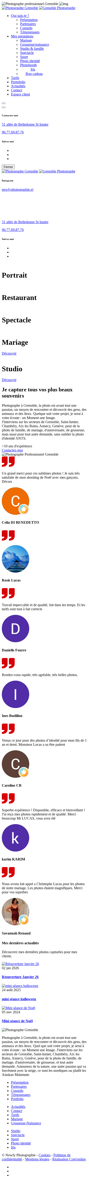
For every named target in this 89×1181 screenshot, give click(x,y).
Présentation (29, 20)
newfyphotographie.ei (17, 189)
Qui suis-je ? (20, 16)
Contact (16, 90)
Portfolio (17, 1099)
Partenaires (28, 24)
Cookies (44, 1155)
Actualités (18, 86)
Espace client (20, 94)
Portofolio (18, 82)
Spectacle (27, 53)
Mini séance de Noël (17, 1021)
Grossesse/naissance (34, 44)
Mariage (26, 40)
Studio (15, 1131)
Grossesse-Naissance (26, 1123)
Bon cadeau (34, 74)
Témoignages (29, 32)
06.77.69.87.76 (13, 132)
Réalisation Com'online (69, 1159)
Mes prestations (22, 36)
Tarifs (15, 78)
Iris (33, 69)
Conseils (26, 28)
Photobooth (28, 65)
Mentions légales (37, 1159)
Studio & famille (32, 48)
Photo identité (30, 61)
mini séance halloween (19, 999)
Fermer (8, 167)
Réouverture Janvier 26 (20, 977)
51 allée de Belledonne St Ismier (25, 124)
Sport (24, 57)
